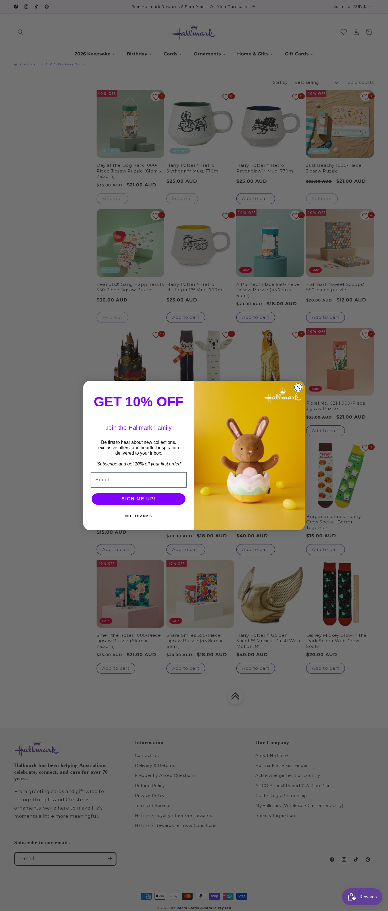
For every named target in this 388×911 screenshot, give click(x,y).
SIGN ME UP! (139, 498)
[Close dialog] (298, 387)
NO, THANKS (138, 516)
